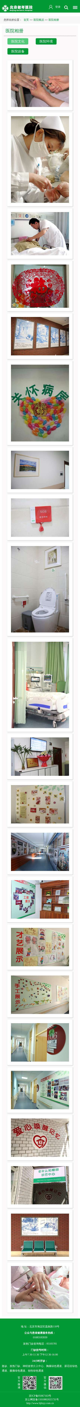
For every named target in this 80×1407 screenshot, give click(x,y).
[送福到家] (40, 285)
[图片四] (40, 1137)
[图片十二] (40, 756)
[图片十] (40, 851)
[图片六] (40, 1042)
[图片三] (40, 1185)
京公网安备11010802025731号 (42, 1399)
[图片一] (40, 1287)
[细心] (40, 85)
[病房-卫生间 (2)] (40, 517)
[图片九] (40, 899)
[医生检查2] (40, 233)
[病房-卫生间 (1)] (40, 589)
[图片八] (40, 946)
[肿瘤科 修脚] (40, 159)
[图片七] (40, 994)
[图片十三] (40, 684)
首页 (26, 19)
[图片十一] (40, 804)
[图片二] (40, 1235)
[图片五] (40, 1089)
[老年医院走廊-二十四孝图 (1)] (40, 336)
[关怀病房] (40, 402)
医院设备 (18, 51)
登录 (57, 7)
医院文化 (18, 41)
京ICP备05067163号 (40, 1395)
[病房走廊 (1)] (40, 469)
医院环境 (46, 41)
